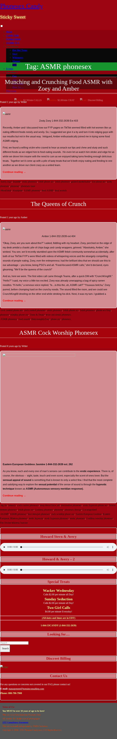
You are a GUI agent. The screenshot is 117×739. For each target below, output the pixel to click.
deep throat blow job (50, 505)
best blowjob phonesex (39, 514)
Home (9, 32)
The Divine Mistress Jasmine (14, 522)
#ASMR (5, 514)
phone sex (55, 319)
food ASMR (48, 190)
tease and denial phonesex (58, 314)
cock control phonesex (35, 310)
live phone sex (99, 181)
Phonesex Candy (21, 5)
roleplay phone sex (19, 314)
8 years (10, 346)
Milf (14, 65)
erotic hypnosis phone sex (95, 505)
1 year (10, 102)
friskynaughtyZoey (40, 319)
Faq (14, 76)
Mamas (16, 61)
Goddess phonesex (44, 509)
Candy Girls (12, 35)
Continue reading (14, 172)
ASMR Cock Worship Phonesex (58, 332)
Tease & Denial (37, 314)
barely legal (6, 181)
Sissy (14, 54)
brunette (17, 181)
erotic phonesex (29, 181)
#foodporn (18, 190)
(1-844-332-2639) (67, 625)
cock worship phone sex (62, 514)
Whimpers (17, 57)
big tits (4, 505)
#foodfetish (6, 190)
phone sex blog (103, 310)
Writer (24, 102)
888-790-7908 (15, 693)
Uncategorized (90, 509)
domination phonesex (71, 505)
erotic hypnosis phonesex (56, 518)
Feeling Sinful (13, 39)
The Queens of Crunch (58, 203)
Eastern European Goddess (89, 514)
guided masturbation (81, 181)
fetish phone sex (46, 181)
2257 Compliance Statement (15, 722)
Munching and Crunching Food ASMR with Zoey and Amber (58, 85)
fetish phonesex (62, 181)
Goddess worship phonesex (99, 518)
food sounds (61, 190)
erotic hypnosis (36, 518)
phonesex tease (28, 186)
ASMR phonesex (32, 190)
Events (9, 68)
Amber (24, 217)
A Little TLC (13, 42)
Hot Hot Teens (19, 50)
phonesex (15, 186)
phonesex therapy (73, 509)
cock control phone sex (12, 310)
